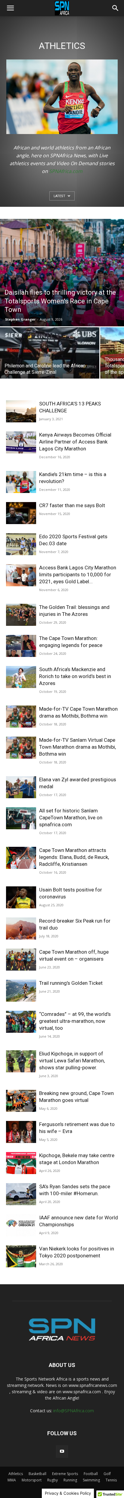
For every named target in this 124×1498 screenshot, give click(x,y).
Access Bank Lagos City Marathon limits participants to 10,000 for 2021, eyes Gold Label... (77, 574)
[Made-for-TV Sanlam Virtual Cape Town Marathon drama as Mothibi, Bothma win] (21, 748)
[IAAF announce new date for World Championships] (21, 1225)
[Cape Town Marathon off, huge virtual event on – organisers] (21, 960)
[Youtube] (62, 1451)
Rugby (52, 1480)
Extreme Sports (65, 1473)
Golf (107, 1473)
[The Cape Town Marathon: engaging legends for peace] (21, 646)
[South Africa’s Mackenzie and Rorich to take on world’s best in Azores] (21, 677)
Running (70, 1480)
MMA (12, 1480)
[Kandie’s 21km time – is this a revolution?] (21, 482)
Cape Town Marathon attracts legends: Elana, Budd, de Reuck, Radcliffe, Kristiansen (74, 857)
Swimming (91, 1480)
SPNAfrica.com (65, 171)
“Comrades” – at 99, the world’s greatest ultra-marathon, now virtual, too (75, 1021)
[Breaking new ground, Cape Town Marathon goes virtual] (21, 1101)
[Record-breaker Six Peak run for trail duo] (21, 928)
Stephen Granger (20, 319)
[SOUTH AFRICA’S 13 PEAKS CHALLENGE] (21, 411)
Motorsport (32, 1480)
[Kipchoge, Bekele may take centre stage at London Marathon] (21, 1163)
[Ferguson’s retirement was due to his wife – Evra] (21, 1132)
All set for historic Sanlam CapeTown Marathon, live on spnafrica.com (70, 817)
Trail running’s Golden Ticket (71, 983)
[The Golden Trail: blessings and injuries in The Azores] (21, 615)
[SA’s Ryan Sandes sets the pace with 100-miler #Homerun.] (21, 1194)
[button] (10, 8)
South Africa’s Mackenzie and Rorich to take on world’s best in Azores (75, 676)
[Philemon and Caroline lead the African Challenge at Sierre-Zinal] (49, 364)
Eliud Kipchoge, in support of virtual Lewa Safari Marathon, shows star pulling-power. (72, 1061)
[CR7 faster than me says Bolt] (21, 513)
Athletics (15, 1473)
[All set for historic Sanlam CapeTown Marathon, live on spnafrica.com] (21, 818)
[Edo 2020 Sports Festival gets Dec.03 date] (21, 544)
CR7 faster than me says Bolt (72, 505)
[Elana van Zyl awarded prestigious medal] (21, 787)
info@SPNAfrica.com (73, 1410)
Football (91, 1473)
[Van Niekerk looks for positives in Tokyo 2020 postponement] (21, 1256)
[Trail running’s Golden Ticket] (21, 991)
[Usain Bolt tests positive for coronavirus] (21, 897)
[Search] (115, 8)
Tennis (111, 1480)
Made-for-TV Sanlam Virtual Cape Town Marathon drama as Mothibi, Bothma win (77, 747)
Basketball (37, 1473)
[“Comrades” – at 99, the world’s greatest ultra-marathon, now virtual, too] (21, 1022)
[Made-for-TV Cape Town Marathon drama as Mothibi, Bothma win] (21, 717)
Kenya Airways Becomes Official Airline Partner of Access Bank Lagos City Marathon (75, 442)
